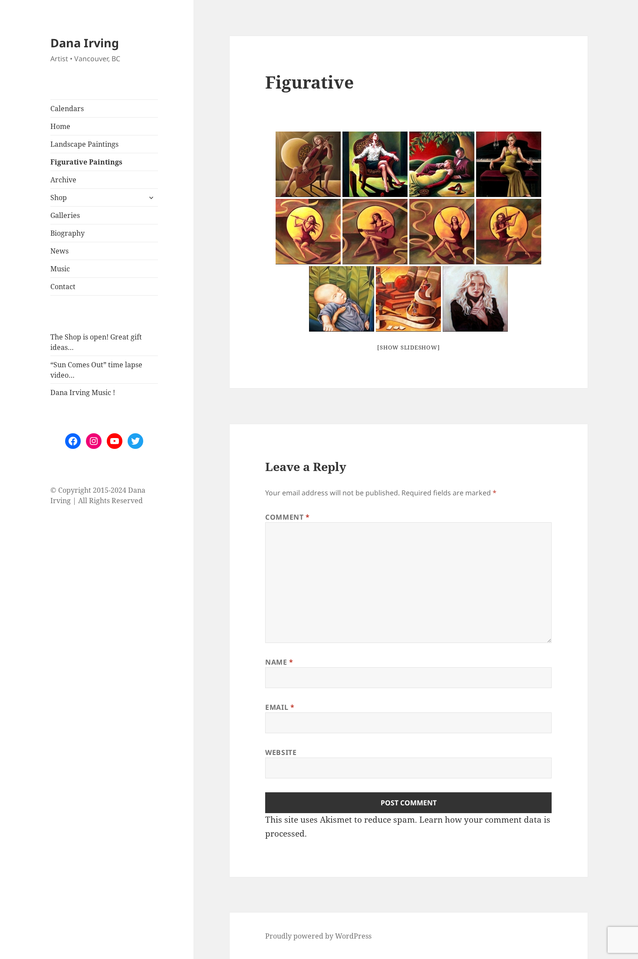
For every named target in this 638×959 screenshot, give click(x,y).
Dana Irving (84, 43)
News (59, 251)
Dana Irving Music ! (82, 392)
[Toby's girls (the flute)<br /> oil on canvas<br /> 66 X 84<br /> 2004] (308, 231)
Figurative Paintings (86, 162)
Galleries (65, 215)
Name (279, 662)
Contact (63, 286)
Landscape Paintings (84, 144)
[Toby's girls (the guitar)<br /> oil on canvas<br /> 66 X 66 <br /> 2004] (375, 231)
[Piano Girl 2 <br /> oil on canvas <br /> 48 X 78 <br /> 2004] (508, 164)
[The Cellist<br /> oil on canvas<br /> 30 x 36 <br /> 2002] (308, 164)
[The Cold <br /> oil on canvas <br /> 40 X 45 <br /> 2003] (475, 299)
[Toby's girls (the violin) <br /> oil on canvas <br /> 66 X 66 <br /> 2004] (508, 231)
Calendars (67, 108)
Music (60, 269)
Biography (67, 233)
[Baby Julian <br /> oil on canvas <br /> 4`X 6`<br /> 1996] (341, 299)
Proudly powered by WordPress (318, 936)
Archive (63, 180)
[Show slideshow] (408, 347)
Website (280, 752)
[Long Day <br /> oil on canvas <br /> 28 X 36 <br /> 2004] (375, 164)
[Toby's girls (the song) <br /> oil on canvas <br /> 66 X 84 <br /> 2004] (441, 231)
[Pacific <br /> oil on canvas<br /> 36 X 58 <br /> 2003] (441, 164)
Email (279, 707)
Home (60, 126)
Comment (287, 517)
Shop (58, 197)
